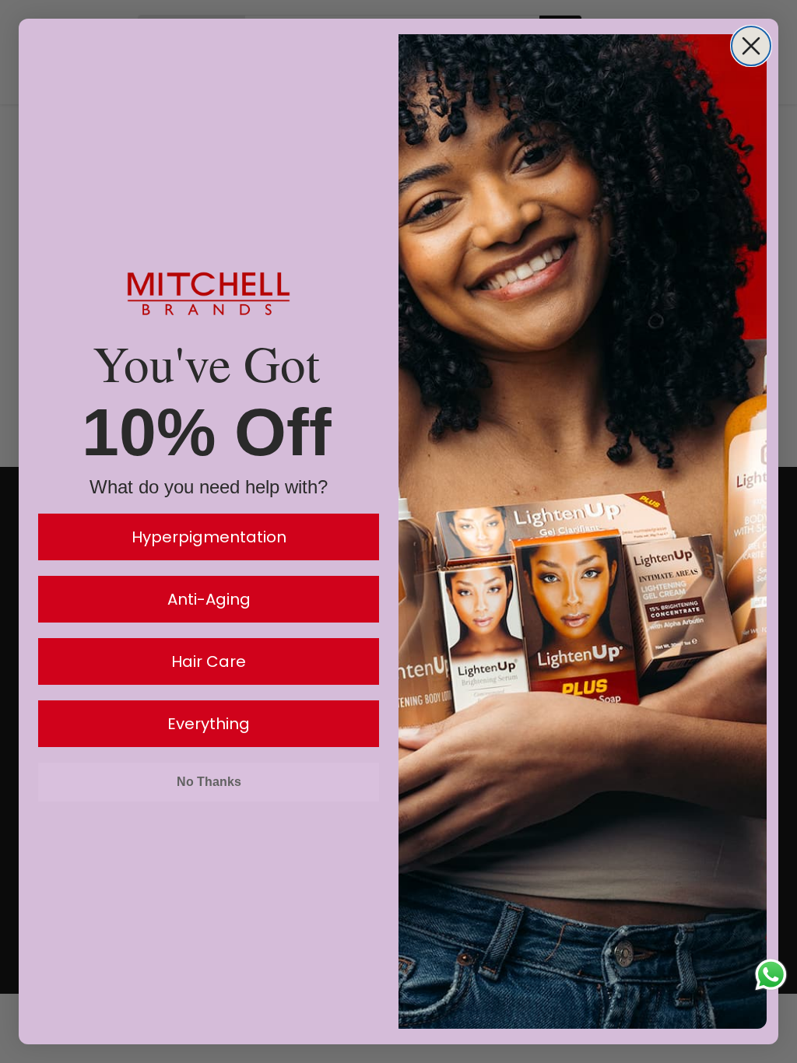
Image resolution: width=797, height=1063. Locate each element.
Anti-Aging (209, 599)
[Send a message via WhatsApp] (771, 974)
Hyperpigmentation (209, 537)
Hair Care (208, 661)
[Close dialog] (751, 45)
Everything (208, 724)
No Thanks (209, 781)
